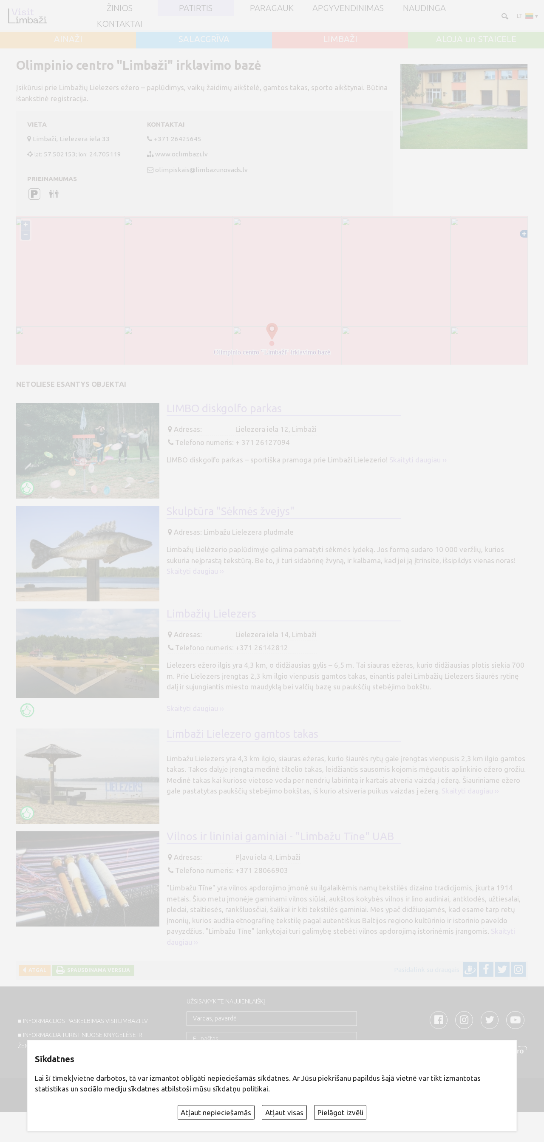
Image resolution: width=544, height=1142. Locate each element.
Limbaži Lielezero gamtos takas (242, 734)
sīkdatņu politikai (240, 1089)
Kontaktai (119, 24)
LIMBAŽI (340, 39)
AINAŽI (68, 39)
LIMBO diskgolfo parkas (224, 408)
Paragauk (272, 8)
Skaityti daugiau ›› (418, 460)
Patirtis (195, 8)
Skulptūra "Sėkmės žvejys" (231, 511)
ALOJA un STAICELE (476, 39)
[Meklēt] (504, 15)
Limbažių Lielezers (211, 613)
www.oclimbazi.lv (181, 154)
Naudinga (424, 8)
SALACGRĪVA (204, 39)
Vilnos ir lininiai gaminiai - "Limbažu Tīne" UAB (280, 836)
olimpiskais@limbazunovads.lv (201, 169)
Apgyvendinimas (348, 8)
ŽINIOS (120, 8)
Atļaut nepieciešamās (216, 1112)
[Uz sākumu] (27, 16)
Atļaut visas (284, 1112)
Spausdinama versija (97, 970)
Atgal (36, 970)
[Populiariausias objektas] (27, 488)
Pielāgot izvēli (340, 1112)
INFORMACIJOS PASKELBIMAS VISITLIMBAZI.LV (85, 1020)
